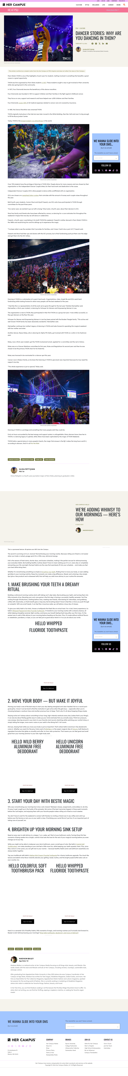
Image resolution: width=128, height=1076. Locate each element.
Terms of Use (50, 1052)
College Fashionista (71, 1046)
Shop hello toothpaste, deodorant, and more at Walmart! (59, 933)
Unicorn (75, 729)
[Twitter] (100, 44)
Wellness (95, 5)
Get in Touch (107, 1043)
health (11, 949)
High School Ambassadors (92, 1048)
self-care (28, 949)
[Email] (107, 44)
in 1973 (44, 82)
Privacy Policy (50, 1050)
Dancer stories (14, 459)
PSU (77, 28)
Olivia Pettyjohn (88, 49)
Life (103, 5)
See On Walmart (48, 688)
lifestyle (19, 949)
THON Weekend (49, 459)
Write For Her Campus (91, 1043)
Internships (107, 1048)
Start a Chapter (89, 1046)
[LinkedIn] (103, 44)
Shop (47, 1048)
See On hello (27, 922)
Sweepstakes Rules (52, 1055)
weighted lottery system (30, 195)
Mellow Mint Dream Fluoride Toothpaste (43, 855)
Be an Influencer (90, 1050)
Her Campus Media (52, 1043)
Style (87, 5)
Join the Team (108, 1046)
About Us (49, 1046)
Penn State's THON (27, 459)
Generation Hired (70, 1050)
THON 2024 (39, 459)
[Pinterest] (96, 44)
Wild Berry (48, 729)
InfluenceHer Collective (72, 1048)
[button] (124, 5)
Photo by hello (48, 683)
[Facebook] (92, 44)
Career (110, 5)
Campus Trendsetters (91, 1052)
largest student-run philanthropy (32, 121)
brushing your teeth (48, 572)
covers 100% (23, 103)
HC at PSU (13, 10)
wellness (37, 949)
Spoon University (70, 1043)
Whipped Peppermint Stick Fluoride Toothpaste (28, 611)
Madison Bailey (88, 530)
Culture (79, 5)
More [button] (119, 5)
